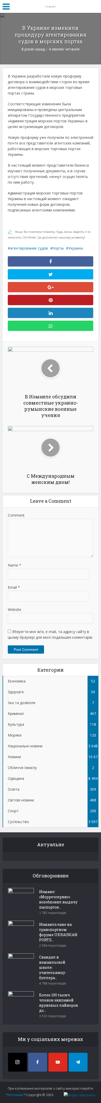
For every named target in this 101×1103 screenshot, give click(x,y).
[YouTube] (57, 1062)
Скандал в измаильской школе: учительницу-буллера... (52, 967)
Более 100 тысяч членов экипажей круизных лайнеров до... (58, 1003)
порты (58, 248)
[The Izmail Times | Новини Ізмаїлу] (50, 5)
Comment (16, 515)
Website (14, 609)
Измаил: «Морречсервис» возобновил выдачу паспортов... (58, 899)
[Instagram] (17, 1062)
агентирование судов (29, 248)
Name (14, 565)
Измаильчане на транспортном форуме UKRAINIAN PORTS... (58, 932)
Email (14, 587)
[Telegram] (78, 1062)
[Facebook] (37, 1062)
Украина (75, 248)
